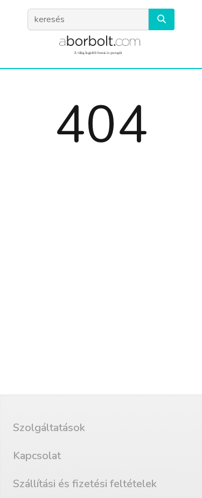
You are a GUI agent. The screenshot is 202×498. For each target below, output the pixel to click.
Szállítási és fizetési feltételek (85, 483)
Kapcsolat (37, 455)
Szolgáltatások (49, 427)
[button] (162, 19)
